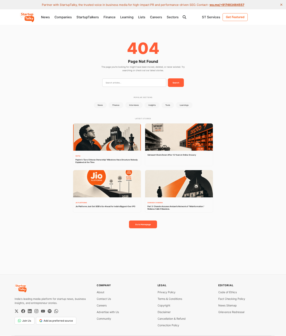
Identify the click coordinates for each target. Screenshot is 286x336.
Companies (63, 17)
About (100, 292)
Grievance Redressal (231, 312)
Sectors (173, 17)
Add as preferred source (58, 320)
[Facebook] (23, 311)
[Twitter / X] (16, 311)
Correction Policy (168, 325)
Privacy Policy (166, 292)
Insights (152, 105)
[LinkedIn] (30, 311)
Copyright (164, 305)
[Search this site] (184, 17)
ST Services (211, 17)
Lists (141, 17)
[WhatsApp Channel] (56, 311)
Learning (126, 17)
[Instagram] (36, 311)
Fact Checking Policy (231, 298)
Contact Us (104, 298)
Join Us (26, 320)
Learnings (184, 105)
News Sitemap (227, 305)
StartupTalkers (87, 17)
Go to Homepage (143, 224)
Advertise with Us (108, 312)
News (45, 17)
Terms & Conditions (170, 298)
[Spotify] (50, 311)
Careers (156, 17)
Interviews (134, 105)
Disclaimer (164, 312)
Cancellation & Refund (172, 318)
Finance (110, 17)
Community (104, 318)
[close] (281, 5)
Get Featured (235, 17)
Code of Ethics (227, 292)
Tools (167, 105)
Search (176, 82)
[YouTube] (43, 311)
